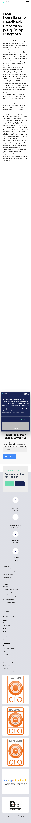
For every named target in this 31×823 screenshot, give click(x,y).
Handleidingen (6, 637)
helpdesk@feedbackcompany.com (15, 545)
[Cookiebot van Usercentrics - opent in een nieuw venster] (22, 394)
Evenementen (6, 634)
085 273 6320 (15, 542)
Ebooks (4, 628)
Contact (9, 484)
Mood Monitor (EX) (7, 592)
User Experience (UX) (7, 577)
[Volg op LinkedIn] (15, 560)
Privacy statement (7, 665)
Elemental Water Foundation (9, 616)
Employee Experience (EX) (9, 571)
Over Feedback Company (8, 648)
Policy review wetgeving (8, 671)
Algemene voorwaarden (8, 662)
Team (4, 651)
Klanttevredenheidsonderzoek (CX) (11, 589)
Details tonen (22, 419)
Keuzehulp (20, 484)
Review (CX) (5, 586)
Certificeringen (6, 639)
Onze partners (6, 614)
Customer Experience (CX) (9, 569)
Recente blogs (6, 622)
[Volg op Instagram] (18, 560)
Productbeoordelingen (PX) (9, 599)
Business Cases (6, 625)
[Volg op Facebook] (12, 560)
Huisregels (5, 654)
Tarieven (5, 645)
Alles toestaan (15, 423)
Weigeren (15, 428)
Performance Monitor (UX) (9, 602)
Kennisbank (5, 631)
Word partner (6, 611)
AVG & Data (5, 668)
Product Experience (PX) (8, 574)
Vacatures (5, 657)
